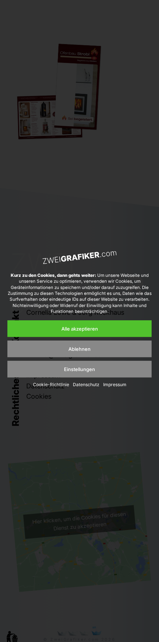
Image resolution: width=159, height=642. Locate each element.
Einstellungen (79, 369)
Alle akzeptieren (79, 329)
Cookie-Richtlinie (51, 385)
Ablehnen (79, 349)
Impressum (114, 385)
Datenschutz (86, 385)
